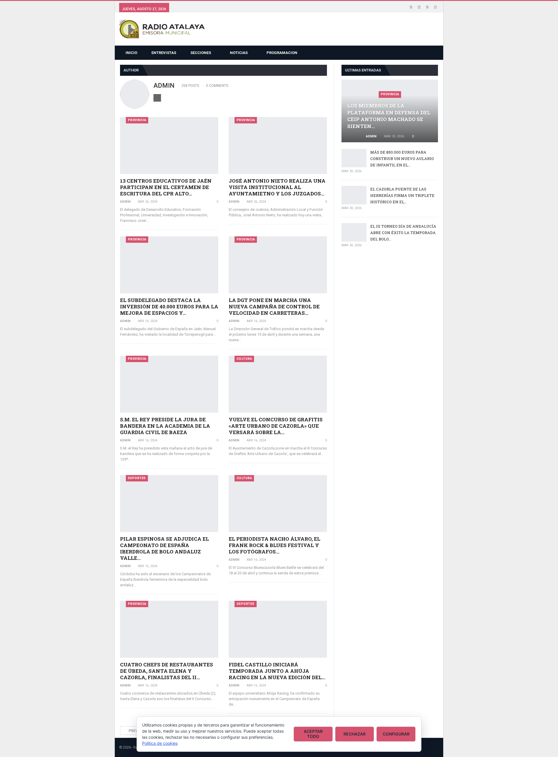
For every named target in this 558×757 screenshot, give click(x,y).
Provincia (137, 120)
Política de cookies (160, 743)
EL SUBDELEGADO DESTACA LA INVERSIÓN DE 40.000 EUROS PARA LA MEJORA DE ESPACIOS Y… (169, 306)
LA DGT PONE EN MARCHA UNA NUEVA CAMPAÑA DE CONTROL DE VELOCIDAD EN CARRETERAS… (274, 306)
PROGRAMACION (282, 53)
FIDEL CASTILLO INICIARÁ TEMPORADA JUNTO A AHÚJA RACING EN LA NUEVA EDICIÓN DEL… (277, 671)
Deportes (137, 478)
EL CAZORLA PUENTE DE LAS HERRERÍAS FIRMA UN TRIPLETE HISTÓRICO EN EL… (402, 195)
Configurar (396, 733)
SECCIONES (200, 53)
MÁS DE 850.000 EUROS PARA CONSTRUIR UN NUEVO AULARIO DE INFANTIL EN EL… (402, 159)
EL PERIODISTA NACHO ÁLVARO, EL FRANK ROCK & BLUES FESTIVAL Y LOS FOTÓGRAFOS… (274, 545)
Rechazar (355, 733)
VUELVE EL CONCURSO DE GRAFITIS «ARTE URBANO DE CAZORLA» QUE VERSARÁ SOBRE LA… (276, 426)
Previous (137, 731)
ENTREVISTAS (163, 53)
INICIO (131, 53)
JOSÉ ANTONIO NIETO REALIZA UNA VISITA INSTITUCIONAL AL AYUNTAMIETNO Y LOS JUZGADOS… (277, 187)
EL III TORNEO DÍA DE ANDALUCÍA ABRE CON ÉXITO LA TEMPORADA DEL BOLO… (403, 233)
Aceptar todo (313, 734)
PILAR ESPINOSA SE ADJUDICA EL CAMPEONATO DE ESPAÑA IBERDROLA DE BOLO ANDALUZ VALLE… (164, 548)
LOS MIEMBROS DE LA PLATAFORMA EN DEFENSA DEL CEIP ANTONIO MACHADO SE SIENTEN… (388, 116)
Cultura (244, 359)
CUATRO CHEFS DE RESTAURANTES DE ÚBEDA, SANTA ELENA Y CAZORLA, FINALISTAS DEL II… (166, 671)
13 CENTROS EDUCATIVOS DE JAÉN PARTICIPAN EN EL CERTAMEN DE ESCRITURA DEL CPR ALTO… (166, 187)
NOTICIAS (239, 53)
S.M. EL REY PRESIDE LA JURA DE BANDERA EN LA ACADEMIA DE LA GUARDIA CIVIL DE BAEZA (165, 426)
